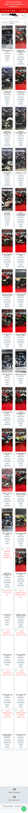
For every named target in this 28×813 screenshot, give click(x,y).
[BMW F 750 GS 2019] (7, 480)
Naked (7, 266)
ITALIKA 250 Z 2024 (7, 615)
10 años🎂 (16, 16)
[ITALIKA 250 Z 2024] (7, 601)
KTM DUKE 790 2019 (7, 334)
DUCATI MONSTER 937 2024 (20, 413)
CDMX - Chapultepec (20, 59)
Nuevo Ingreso (20, 57)
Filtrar (5, 22)
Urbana (7, 384)
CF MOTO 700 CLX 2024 (7, 92)
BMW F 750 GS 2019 (7, 494)
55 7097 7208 (6, 10)
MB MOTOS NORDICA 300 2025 (21, 52)
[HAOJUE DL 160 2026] (20, 560)
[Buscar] (22, 15)
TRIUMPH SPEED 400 (21, 735)
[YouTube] (24, 10)
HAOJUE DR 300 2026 (7, 695)
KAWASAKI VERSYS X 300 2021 (7, 575)
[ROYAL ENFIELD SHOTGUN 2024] (7, 280)
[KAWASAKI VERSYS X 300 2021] (7, 560)
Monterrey (7, 99)
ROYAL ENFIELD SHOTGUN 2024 (7, 294)
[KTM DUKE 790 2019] (7, 320)
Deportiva (20, 306)
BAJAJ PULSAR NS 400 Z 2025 (20, 494)
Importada (7, 58)
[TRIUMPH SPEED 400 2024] (7, 721)
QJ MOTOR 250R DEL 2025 (21, 294)
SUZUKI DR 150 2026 (7, 454)
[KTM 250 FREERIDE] (7, 199)
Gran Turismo (7, 586)
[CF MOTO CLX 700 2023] (20, 78)
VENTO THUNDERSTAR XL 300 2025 (20, 214)
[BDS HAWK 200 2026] (7, 520)
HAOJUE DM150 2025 (7, 375)
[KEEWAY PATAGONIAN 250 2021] (20, 118)
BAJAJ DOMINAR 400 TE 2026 (21, 334)
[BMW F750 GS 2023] (20, 240)
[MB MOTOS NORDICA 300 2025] (20, 37)
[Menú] (25, 15)
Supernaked (21, 626)
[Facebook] (20, 10)
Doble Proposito (21, 266)
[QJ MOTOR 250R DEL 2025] (20, 280)
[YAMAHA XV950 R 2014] (7, 37)
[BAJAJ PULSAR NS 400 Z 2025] (20, 480)
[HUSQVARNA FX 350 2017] (20, 440)
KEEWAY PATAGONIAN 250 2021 (20, 133)
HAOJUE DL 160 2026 (21, 574)
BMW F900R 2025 (20, 374)
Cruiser (7, 60)
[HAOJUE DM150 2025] (7, 361)
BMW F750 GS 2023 (21, 254)
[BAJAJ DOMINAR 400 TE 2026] (20, 320)
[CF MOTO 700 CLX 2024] (7, 78)
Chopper (20, 226)
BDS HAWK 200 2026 (7, 534)
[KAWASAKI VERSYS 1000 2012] (7, 118)
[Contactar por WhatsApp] (24, 809)
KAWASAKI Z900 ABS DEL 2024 (21, 615)
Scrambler (7, 306)
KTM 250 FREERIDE (7, 213)
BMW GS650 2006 (7, 173)
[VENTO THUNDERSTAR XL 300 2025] (20, 199)
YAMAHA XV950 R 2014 (7, 51)
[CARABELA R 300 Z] (20, 159)
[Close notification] (25, 4)
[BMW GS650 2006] (7, 159)
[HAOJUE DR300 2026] (20, 641)
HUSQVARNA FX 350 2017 (21, 454)
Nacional (20, 61)
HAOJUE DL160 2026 (7, 412)
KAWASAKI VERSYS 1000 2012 (7, 133)
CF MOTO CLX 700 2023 (20, 92)
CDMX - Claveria (20, 622)
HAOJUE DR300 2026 (21, 655)
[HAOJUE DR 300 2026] (7, 681)
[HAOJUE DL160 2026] (7, 398)
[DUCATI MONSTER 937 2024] (20, 398)
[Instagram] (22, 10)
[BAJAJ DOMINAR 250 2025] (7, 240)
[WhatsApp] (26, 10)
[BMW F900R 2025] (20, 361)
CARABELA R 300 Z (21, 173)
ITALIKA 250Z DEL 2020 (20, 534)
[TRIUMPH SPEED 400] (20, 721)
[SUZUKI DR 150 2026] (7, 440)
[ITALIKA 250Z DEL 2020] (20, 520)
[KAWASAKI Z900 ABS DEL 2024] (20, 601)
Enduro (7, 225)
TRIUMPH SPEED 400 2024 (7, 735)
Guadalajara (7, 379)
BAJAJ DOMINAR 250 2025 (7, 254)
